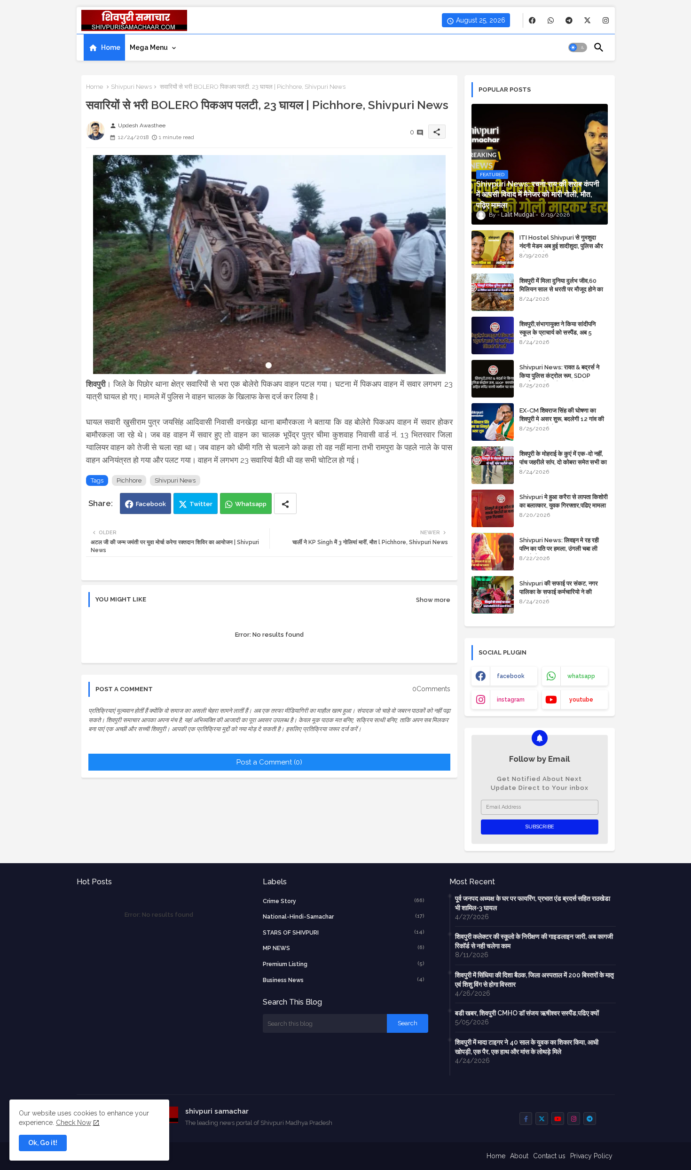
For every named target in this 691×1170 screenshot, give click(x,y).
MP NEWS (343, 948)
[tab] (104, 47)
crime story (343, 901)
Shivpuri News (131, 86)
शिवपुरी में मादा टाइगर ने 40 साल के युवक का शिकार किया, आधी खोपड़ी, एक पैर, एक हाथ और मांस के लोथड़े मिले (526, 1046)
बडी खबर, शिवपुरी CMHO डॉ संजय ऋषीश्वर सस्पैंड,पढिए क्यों (527, 1013)
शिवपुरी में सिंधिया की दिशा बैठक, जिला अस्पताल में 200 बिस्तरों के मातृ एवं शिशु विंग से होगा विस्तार (534, 979)
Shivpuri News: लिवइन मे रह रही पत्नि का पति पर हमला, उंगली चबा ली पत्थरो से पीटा (559, 549)
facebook (511, 676)
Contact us (549, 1156)
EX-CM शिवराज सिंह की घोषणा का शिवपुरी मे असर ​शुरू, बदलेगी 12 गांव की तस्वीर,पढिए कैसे (561, 419)
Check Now (73, 1122)
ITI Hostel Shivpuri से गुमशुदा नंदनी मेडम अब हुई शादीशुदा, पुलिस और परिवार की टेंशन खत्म (561, 246)
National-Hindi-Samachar (343, 916)
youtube (581, 699)
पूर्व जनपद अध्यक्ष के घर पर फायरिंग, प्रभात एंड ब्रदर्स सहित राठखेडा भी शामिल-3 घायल (532, 903)
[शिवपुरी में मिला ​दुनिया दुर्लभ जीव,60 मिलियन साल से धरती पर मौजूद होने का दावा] (492, 292)
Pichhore (129, 480)
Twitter (200, 503)
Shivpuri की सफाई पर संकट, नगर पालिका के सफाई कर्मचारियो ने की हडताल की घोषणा (558, 592)
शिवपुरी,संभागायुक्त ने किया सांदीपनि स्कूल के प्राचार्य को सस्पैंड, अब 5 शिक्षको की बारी (557, 332)
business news (343, 979)
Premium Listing (343, 963)
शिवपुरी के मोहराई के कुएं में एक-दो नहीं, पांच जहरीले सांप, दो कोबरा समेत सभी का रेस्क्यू (563, 462)
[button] (577, 47)
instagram (511, 699)
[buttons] (532, 20)
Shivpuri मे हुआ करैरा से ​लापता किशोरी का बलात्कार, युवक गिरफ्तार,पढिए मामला (563, 501)
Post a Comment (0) (269, 762)
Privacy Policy (591, 1156)
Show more (433, 599)
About (519, 1156)
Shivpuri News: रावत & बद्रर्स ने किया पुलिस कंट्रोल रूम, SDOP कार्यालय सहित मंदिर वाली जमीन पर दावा (562, 376)
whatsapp (581, 676)
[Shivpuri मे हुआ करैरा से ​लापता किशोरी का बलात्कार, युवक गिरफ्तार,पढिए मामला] (492, 508)
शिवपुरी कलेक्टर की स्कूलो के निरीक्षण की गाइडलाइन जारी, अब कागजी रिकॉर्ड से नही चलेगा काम (534, 941)
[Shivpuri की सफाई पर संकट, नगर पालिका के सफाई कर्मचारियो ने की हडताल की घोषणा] (492, 595)
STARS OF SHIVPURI (343, 932)
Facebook (151, 503)
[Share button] (285, 503)
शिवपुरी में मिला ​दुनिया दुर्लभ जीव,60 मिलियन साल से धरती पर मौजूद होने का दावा (561, 289)
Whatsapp (251, 503)
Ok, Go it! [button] (42, 1143)
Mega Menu (149, 47)
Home (110, 47)
